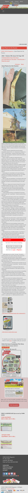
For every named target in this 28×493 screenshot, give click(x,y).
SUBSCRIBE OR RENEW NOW (14, 246)
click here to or (13, 249)
